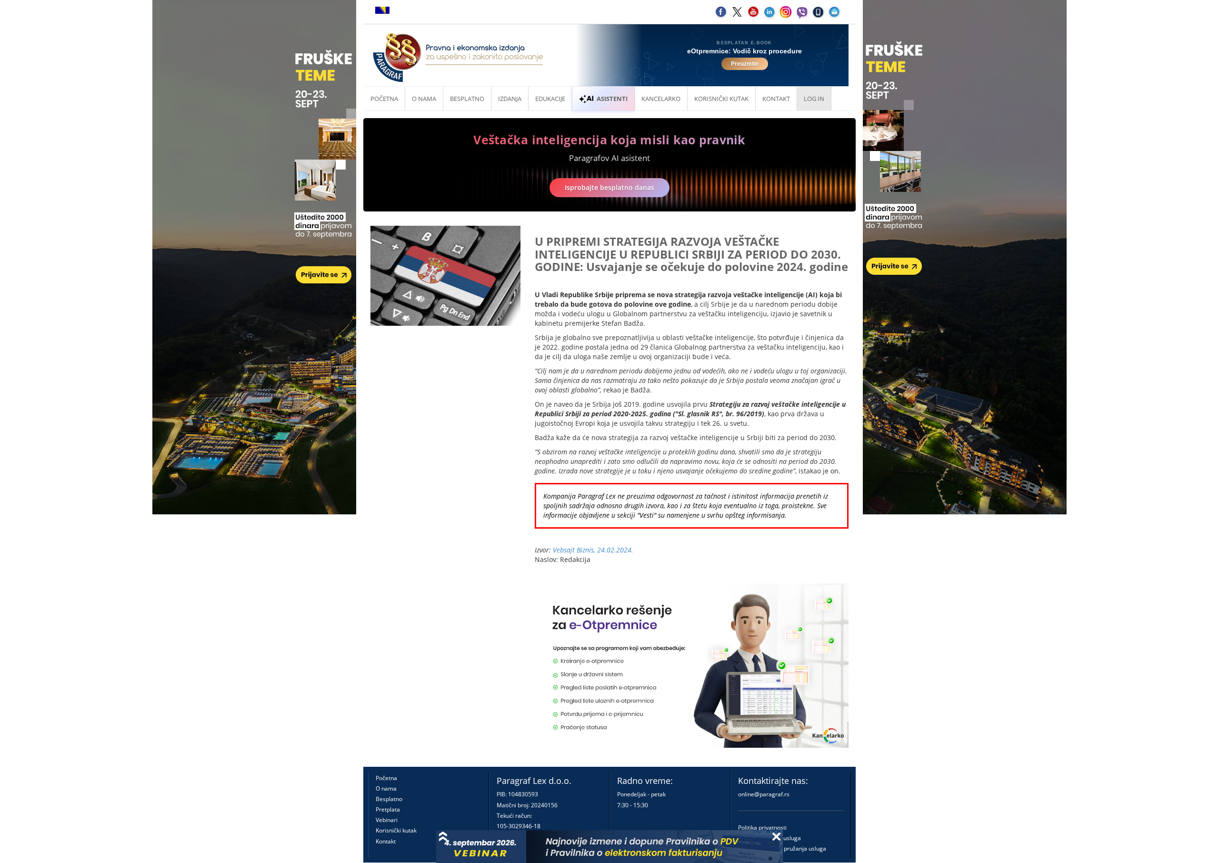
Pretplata (388, 809)
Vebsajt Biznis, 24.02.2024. (593, 549)
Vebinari (387, 820)
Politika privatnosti (762, 827)
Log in (814, 98)
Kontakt (386, 841)
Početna (384, 98)
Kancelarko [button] (660, 98)
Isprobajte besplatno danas (609, 187)
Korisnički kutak (396, 830)
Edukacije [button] (550, 98)
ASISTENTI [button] (612, 98)
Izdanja (509, 98)
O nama (424, 98)
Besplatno (467, 98)
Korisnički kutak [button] (721, 98)
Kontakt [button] (776, 98)
